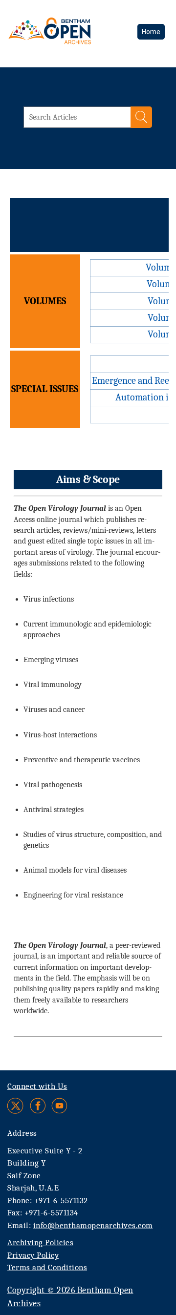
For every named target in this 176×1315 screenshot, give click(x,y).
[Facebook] (37, 1105)
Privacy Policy (33, 1255)
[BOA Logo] (67, 36)
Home (151, 32)
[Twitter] (15, 1105)
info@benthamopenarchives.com (93, 1225)
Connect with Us (37, 1086)
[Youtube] (59, 1105)
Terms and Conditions (47, 1267)
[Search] (141, 117)
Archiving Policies (40, 1242)
